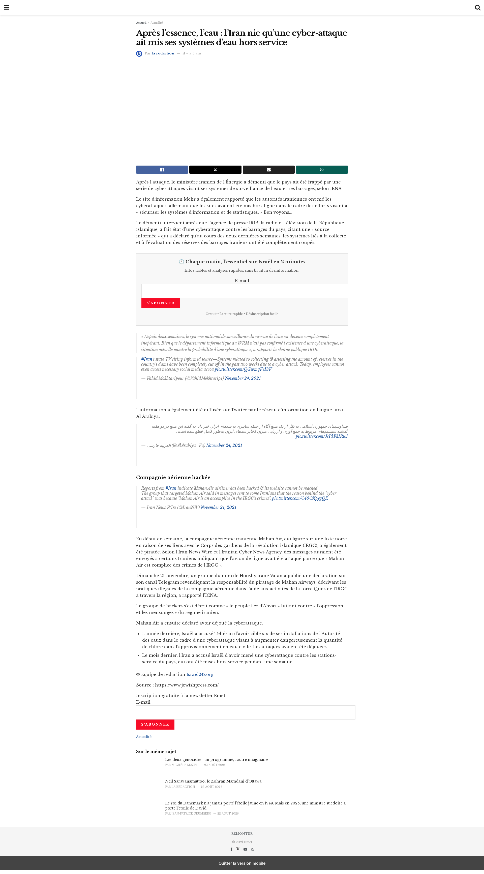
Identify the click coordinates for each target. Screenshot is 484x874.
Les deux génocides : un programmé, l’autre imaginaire (216, 759)
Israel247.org (200, 674)
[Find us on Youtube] (246, 849)
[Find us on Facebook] (231, 849)
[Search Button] (477, 7)
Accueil (141, 22)
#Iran (146, 359)
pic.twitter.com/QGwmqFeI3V (243, 369)
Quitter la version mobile (242, 863)
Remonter (242, 833)
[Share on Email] (269, 170)
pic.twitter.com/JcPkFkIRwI (322, 436)
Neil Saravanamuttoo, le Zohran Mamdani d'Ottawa (213, 781)
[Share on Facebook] (162, 170)
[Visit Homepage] (242, 7)
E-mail (242, 280)
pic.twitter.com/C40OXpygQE (300, 498)
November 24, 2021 (243, 378)
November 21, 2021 (218, 507)
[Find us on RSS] (252, 849)
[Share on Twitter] (215, 170)
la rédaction (163, 53)
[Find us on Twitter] (238, 849)
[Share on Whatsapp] (322, 170)
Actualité (156, 22)
